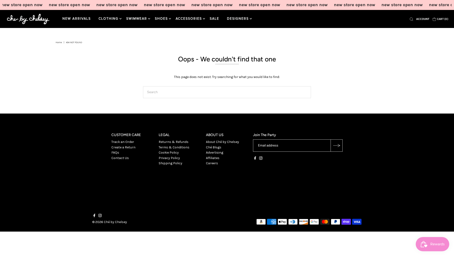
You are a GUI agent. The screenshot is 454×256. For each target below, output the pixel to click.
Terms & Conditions (174, 147)
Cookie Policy (169, 153)
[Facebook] (255, 158)
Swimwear (136, 18)
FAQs (115, 153)
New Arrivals (76, 18)
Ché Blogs (213, 147)
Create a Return (123, 147)
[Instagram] (260, 158)
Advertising (214, 153)
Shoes (161, 18)
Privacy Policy (169, 158)
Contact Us (120, 158)
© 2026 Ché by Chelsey (109, 222)
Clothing (108, 18)
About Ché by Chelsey (222, 142)
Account (422, 19)
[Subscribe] (336, 145)
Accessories (189, 18)
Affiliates (212, 158)
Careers (212, 163)
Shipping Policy (170, 163)
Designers (238, 18)
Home (59, 42)
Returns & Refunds (173, 142)
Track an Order (122, 142)
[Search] (411, 19)
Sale (214, 18)
